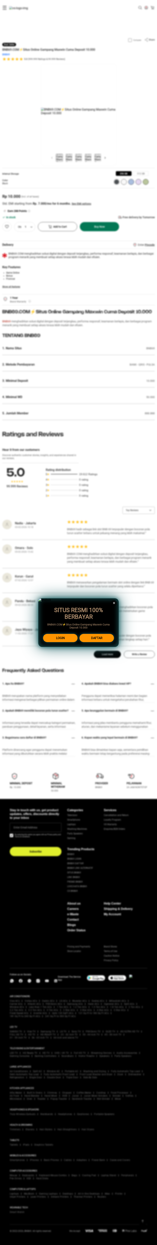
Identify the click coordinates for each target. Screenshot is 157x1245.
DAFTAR (96, 638)
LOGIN (60, 638)
